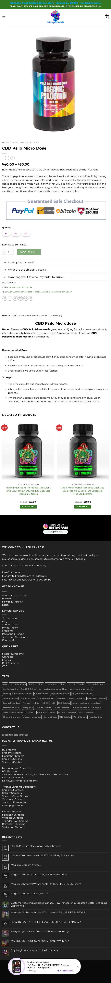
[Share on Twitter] (15, 298)
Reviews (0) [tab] (55, 316)
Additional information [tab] (32, 316)
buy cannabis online (55, 684)
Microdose (37, 292)
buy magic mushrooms (81, 689)
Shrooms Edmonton (14, 802)
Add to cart (29, 251)
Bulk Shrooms (10, 663)
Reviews (7, 598)
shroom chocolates (67, 712)
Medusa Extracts (43, 708)
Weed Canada (80, 717)
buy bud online (35, 684)
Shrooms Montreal (13, 790)
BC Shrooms (9, 749)
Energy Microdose (11, 703)
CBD (9, 292)
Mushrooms (48, 292)
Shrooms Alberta (12, 752)
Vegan (69, 292)
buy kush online (10, 689)
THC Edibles (65, 717)
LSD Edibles (64, 703)
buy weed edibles (46, 698)
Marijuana (28, 708)
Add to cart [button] (28, 507)
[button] (4, 17)
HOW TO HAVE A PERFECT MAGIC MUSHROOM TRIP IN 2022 (46, 922)
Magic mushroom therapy (26, 865)
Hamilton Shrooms (13, 814)
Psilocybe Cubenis (80, 708)
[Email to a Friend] (20, 298)
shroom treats (50, 717)
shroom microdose (32, 717)
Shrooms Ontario (12, 759)
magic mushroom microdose (86, 703)
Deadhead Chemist (96, 698)
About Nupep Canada (14, 595)
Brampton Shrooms (13, 824)
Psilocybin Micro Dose (25, 142)
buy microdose (41, 694)
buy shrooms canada (82, 694)
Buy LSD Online (28, 689)
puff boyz (30, 712)
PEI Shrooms (9, 771)
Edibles (6, 660)
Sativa (53, 712)
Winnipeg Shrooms (13, 805)
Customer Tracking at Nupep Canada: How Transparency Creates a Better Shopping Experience (59, 904)
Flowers (26, 703)
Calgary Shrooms (12, 793)
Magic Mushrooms (13, 653)
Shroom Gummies (11, 717)
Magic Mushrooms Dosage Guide (30, 893)
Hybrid (36, 703)
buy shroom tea (10, 698)
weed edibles (95, 717)
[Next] (109, 467)
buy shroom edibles (60, 694)
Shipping (7, 630)
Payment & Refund (13, 634)
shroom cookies (86, 712)
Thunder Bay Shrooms (15, 821)
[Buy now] (45, 966)
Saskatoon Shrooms (13, 827)
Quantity (6, 228)
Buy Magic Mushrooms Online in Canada (34, 950)
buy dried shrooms (95, 684)
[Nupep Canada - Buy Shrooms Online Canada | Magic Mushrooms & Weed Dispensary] (55, 17)
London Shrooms (12, 811)
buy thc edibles (28, 698)
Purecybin (42, 712)
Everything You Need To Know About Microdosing (40, 931)
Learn (5, 604)
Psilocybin (60, 292)
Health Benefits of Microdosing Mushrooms (36, 846)
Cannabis (7, 656)
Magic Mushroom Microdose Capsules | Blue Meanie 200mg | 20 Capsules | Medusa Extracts (83, 490)
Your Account (10, 618)
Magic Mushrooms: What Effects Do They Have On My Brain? (46, 884)
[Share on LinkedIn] (30, 298)
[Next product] (7, 158)
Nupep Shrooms (61, 708)
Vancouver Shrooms (13, 799)
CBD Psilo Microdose (22, 292)
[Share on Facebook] (10, 298)
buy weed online (65, 698)
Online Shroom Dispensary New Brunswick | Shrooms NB (35, 774)
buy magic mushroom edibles (53, 689)
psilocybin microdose (13, 712)
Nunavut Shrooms (12, 777)
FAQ (4, 621)
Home (5, 142)
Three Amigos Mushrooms (13, 669)
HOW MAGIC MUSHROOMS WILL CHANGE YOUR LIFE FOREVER (48, 912)
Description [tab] (9, 316)
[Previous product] (12, 158)
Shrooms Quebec (12, 762)
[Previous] (2, 467)
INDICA (45, 703)
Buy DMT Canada (76, 684)
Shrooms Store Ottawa (15, 796)
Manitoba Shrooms (13, 756)
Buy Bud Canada (18, 684)
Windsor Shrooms (12, 817)
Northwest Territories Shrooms (20, 780)
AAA (5, 684)
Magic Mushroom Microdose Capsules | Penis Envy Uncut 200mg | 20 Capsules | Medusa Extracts (28, 490)
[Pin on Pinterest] (25, 298)
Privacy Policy (10, 627)
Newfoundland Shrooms (16, 768)
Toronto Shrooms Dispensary (19, 786)
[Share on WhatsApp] (4, 298)
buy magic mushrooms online (17, 694)
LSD (54, 703)
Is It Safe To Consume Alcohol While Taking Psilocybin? (42, 855)
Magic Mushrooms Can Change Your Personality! (39, 874)
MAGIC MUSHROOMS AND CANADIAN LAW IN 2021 (40, 941)
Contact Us (8, 640)
